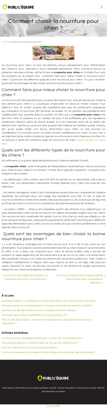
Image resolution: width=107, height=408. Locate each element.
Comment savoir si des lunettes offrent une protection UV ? (35, 315)
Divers (7, 42)
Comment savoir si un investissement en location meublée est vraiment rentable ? (47, 305)
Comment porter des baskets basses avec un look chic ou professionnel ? (42, 338)
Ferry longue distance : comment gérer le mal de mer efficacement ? (40, 343)
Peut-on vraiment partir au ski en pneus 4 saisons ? (30, 347)
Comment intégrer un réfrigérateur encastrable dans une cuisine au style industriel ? (49, 301)
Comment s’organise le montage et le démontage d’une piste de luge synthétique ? (49, 352)
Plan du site (53, 406)
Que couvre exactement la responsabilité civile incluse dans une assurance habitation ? (80, 279)
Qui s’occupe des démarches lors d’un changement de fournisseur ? (40, 310)
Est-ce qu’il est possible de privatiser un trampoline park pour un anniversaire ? (26, 277)
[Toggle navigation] (102, 7)
